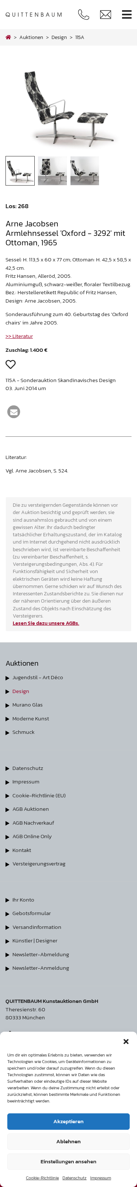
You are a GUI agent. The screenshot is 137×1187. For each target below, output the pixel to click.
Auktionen (31, 37)
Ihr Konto (23, 899)
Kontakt (21, 850)
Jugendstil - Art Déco (37, 677)
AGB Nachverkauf (33, 822)
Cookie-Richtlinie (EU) (39, 795)
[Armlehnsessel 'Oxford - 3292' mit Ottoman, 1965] (68, 152)
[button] (126, 1040)
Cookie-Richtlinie (42, 1178)
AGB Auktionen (30, 809)
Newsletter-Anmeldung (40, 968)
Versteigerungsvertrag (38, 863)
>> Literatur (19, 336)
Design (20, 691)
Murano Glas (27, 704)
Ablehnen (68, 1141)
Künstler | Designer (34, 940)
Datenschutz (74, 1178)
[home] (8, 37)
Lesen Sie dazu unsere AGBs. (46, 623)
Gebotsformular (31, 913)
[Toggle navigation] (127, 14)
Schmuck (23, 732)
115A (79, 37)
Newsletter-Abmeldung (40, 954)
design (59, 37)
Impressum (100, 1178)
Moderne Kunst (30, 718)
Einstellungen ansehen (68, 1161)
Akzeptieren (68, 1121)
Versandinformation (36, 927)
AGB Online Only (32, 836)
